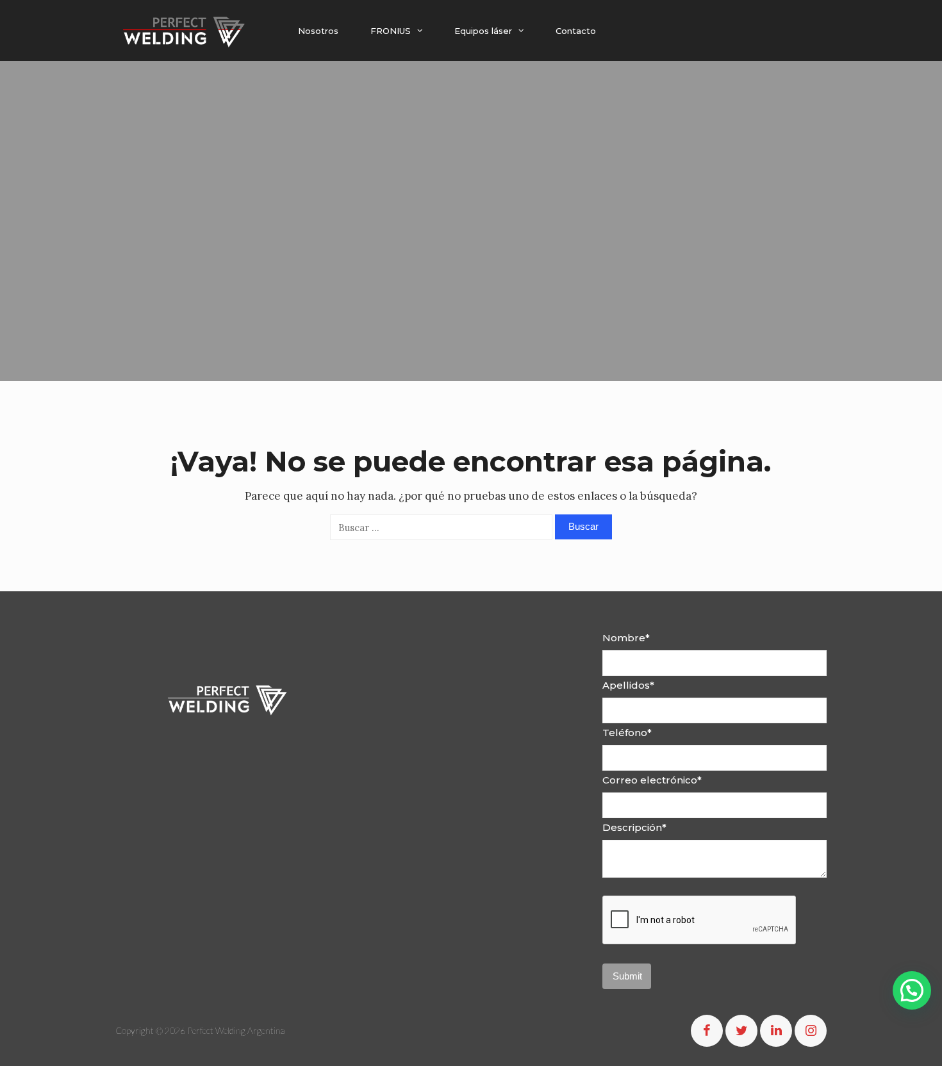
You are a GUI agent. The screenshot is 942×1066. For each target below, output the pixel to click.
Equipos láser (483, 31)
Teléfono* (627, 732)
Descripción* (634, 827)
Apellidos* (628, 685)
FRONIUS (390, 31)
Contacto (576, 31)
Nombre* (626, 638)
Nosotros (318, 31)
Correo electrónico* (652, 780)
